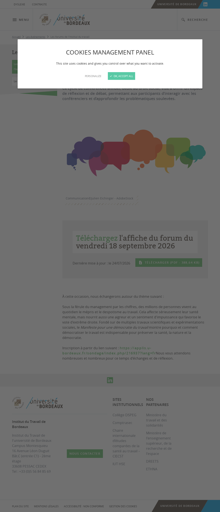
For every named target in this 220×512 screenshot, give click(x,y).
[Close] (110, 256)
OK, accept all (123, 76)
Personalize (93, 76)
